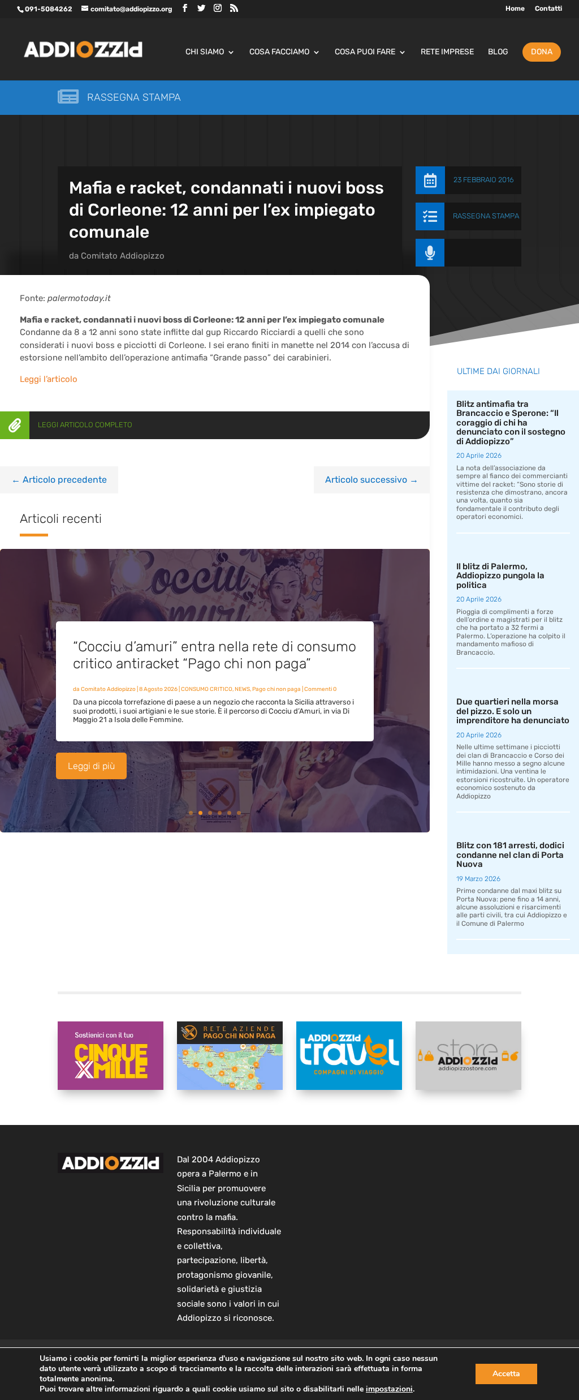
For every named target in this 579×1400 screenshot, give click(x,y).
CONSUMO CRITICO (206, 689)
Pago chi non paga (276, 689)
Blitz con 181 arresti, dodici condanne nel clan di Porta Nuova (510, 854)
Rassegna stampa (134, 97)
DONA (541, 52)
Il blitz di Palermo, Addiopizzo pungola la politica (500, 575)
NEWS (242, 689)
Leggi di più (91, 766)
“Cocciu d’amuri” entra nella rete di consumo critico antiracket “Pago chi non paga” (214, 655)
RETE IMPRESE (447, 52)
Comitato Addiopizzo (123, 256)
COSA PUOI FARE (365, 52)
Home (515, 8)
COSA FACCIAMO (279, 52)
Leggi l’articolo (48, 379)
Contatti (548, 8)
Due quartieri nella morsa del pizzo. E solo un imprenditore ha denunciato (512, 711)
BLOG (498, 52)
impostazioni (389, 1389)
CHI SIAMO (204, 52)
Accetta (506, 1373)
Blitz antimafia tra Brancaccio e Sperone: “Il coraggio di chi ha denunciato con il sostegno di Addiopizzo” (510, 422)
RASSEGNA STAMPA (486, 216)
